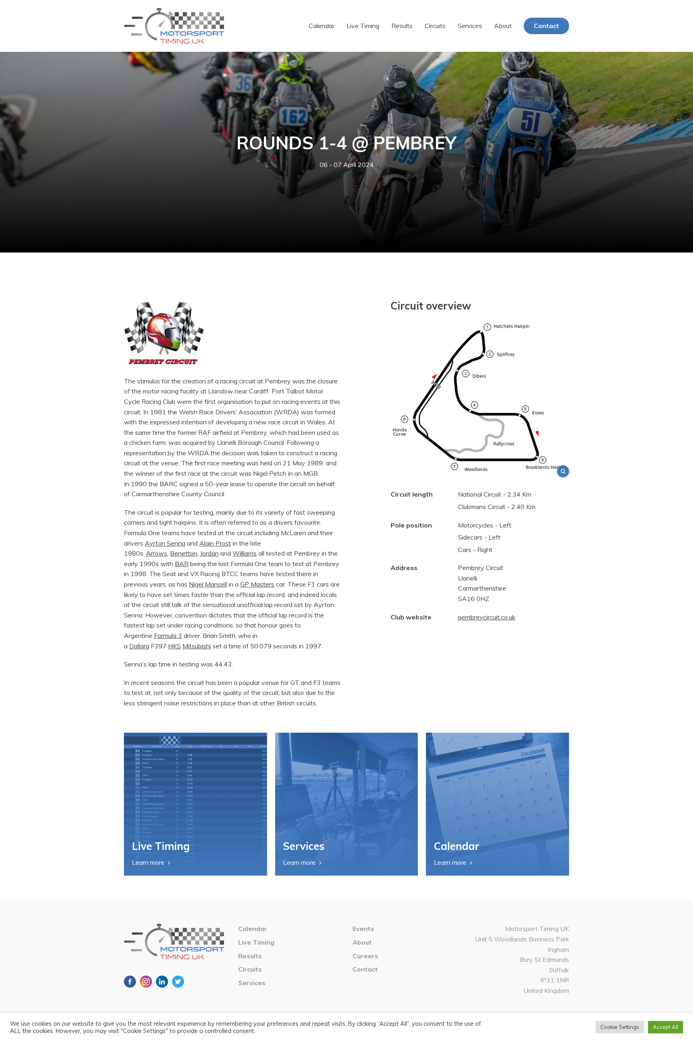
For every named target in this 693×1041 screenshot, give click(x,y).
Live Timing (362, 26)
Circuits (435, 26)
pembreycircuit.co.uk (486, 617)
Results (402, 26)
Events (363, 929)
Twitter (178, 982)
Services (470, 26)
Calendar (321, 26)
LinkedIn (162, 982)
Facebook (130, 982)
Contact (546, 26)
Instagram (146, 982)
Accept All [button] (665, 1027)
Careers (365, 956)
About (503, 26)
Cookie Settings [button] (619, 1027)
